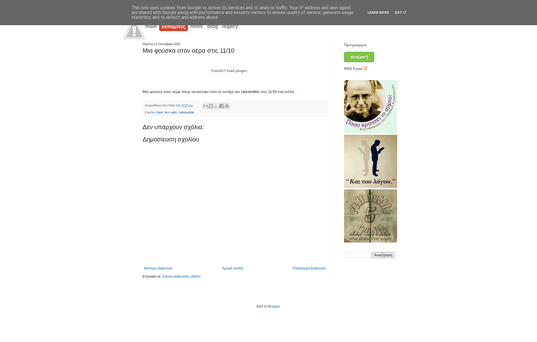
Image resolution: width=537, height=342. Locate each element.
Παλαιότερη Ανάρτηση (309, 268)
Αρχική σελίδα (232, 268)
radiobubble (186, 112)
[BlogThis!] (211, 106)
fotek (159, 112)
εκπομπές (173, 26)
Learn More (378, 13)
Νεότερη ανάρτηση (158, 268)
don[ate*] (359, 57)
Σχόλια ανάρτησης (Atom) (181, 276)
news (196, 26)
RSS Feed (354, 68)
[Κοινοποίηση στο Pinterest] (227, 106)
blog (212, 26)
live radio (171, 112)
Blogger (274, 306)
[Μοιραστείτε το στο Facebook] (221, 106)
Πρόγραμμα (355, 45)
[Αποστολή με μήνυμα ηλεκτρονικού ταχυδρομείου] (205, 106)
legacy (230, 26)
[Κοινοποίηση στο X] (216, 106)
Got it (401, 13)
